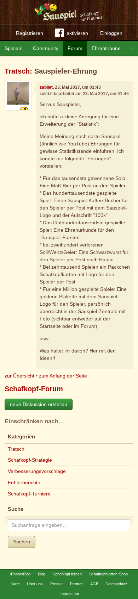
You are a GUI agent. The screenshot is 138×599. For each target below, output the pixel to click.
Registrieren (29, 33)
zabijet (46, 87)
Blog (41, 574)
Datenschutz (116, 584)
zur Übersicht (19, 376)
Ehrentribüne (106, 48)
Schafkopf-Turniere (29, 494)
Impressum (69, 594)
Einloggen (111, 33)
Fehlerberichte (24, 482)
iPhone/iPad (20, 574)
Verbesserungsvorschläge (37, 471)
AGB (94, 584)
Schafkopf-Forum (34, 389)
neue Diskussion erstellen (38, 404)
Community (45, 48)
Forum (75, 48)
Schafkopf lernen (67, 574)
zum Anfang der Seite (63, 376)
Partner (76, 584)
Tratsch (17, 71)
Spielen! (14, 48)
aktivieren (77, 33)
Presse (56, 584)
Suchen (21, 541)
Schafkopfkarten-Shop (108, 574)
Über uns (35, 584)
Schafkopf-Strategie (30, 460)
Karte (15, 584)
